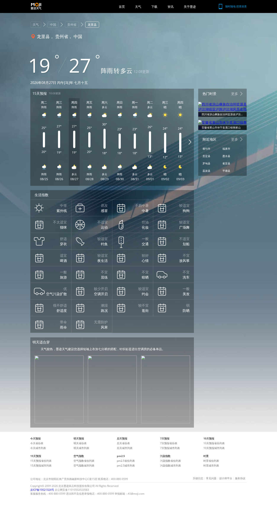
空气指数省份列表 (84, 461)
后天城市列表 (124, 448)
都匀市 (206, 149)
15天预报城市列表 (41, 465)
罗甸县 (206, 163)
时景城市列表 (211, 465)
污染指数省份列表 (170, 461)
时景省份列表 (211, 461)
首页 (122, 7)
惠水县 (226, 156)
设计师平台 (225, 478)
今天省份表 (36, 443)
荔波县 (206, 171)
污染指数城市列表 (170, 465)
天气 (138, 7)
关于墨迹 (190, 7)
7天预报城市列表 (170, 448)
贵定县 (206, 156)
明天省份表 (80, 443)
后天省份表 (123, 443)
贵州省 (71, 24)
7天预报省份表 (168, 443)
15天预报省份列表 (41, 461)
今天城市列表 (38, 448)
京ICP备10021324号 (42, 490)
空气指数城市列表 (84, 465)
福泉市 (226, 149)
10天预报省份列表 (214, 443)
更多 (234, 93)
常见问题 (211, 478)
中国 (53, 24)
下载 (154, 7)
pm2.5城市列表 (126, 465)
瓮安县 (226, 163)
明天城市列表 (81, 448)
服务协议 (240, 478)
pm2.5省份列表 (126, 461)
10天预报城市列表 (214, 448)
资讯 (170, 7)
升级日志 (198, 478)
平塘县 (226, 171)
